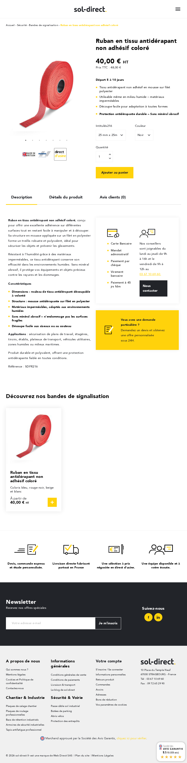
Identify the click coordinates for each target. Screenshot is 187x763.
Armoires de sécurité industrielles (25, 724)
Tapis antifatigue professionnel (24, 729)
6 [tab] (60, 139)
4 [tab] (46, 139)
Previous (8, 93)
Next (84, 93)
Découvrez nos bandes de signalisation (57, 396)
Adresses (101, 694)
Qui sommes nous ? (17, 669)
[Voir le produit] (52, 502)
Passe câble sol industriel (65, 706)
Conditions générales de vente (68, 674)
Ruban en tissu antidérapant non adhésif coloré (26, 476)
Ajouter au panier (114, 172)
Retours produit (105, 679)
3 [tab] (39, 139)
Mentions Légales (103, 755)
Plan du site (82, 755)
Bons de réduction (106, 699)
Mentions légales (16, 674)
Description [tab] (21, 197)
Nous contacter (150, 288)
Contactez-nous (15, 688)
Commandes (103, 684)
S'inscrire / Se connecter (109, 669)
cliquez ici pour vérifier (131, 738)
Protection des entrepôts (65, 721)
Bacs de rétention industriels (22, 719)
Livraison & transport (63, 684)
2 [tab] (32, 139)
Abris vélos (57, 716)
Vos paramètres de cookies (111, 704)
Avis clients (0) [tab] (113, 197)
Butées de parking (61, 711)
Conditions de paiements (65, 679)
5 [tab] (53, 139)
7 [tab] (67, 139)
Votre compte (109, 661)
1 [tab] (25, 139)
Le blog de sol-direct (63, 689)
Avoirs (99, 689)
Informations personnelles (111, 674)
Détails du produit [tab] (66, 197)
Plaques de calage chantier (21, 706)
